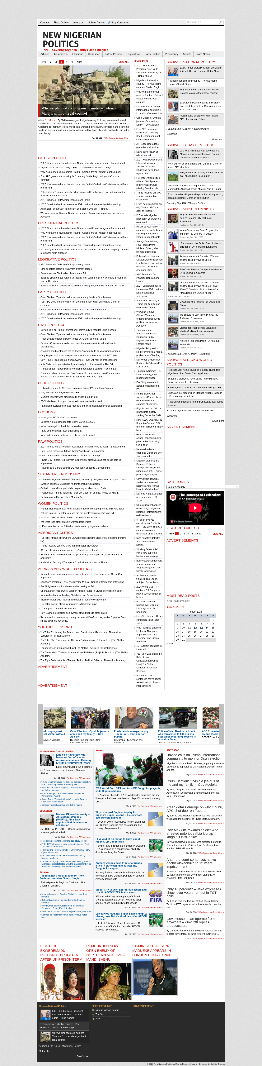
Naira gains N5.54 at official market (58, 417)
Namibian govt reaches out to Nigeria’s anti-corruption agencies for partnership (81, 405)
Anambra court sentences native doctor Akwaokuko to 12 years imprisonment (80, 351)
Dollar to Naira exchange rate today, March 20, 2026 (67, 422)
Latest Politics (113, 53)
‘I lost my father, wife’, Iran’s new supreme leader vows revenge (73, 599)
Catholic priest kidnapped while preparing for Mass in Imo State (73, 488)
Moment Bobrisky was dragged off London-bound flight (68, 397)
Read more (218, 139)
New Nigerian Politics (163, 1064)
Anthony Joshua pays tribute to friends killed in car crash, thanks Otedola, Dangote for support (119, 866)
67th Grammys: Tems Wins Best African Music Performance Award (63, 794)
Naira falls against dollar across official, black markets (68, 435)
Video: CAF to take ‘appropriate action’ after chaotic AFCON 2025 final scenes (121, 891)
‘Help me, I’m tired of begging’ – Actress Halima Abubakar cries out (63, 788)
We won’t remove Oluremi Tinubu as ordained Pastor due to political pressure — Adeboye (148, 319)
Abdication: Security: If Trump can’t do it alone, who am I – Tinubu (74, 209)
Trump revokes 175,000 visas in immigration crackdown (69, 545)
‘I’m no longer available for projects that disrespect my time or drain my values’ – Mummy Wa (66, 783)
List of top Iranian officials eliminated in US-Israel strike (68, 604)
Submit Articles (96, 22)
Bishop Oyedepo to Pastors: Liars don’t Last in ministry (63, 901)
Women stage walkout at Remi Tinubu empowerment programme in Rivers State (82, 508)
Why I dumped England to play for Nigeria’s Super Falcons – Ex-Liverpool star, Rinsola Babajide (148, 634)
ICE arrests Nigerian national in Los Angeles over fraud (69, 550)
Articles (44, 53)
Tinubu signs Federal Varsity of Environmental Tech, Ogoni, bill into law (65, 851)
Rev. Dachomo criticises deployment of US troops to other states (73, 613)
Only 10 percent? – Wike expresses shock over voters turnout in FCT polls (78, 355)
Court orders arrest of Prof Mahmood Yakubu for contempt (70, 455)
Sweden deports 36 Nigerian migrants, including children (70, 484)
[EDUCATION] (46, 811)
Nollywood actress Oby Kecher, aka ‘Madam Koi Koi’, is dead (149, 363)
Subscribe (171, 134)
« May (169, 643)
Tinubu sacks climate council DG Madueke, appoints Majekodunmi (75, 467)
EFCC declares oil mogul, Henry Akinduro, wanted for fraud (71, 401)
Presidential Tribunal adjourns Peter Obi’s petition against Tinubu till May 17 (79, 492)
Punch (99, 1018)
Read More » (124, 135)
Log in (194, 1064)
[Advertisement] (131, 9)
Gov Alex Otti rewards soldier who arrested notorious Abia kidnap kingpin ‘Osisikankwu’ (192, 833)
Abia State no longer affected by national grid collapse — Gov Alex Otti (76, 364)
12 (195, 627)
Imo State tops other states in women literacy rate (65, 522)
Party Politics (152, 53)
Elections (77, 53)
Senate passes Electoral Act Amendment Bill (63, 273)
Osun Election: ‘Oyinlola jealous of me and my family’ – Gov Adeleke (84, 110)
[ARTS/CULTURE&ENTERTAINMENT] (57, 751)
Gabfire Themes (218, 1064)
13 (201, 627)
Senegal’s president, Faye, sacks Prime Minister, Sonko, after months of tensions (82, 582)
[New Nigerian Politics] (81, 41)
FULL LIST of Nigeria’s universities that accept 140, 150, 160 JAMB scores (65, 845)
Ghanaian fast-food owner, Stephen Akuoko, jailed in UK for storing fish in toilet (81, 591)
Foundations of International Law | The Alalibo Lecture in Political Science (78, 648)
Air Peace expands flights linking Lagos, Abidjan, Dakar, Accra (147, 579)
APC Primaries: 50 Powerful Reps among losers (65, 200)
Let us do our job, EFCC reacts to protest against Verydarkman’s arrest (76, 388)
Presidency (171, 53)
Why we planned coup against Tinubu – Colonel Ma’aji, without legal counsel (80, 172)
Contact (44, 22)
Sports (187, 53)
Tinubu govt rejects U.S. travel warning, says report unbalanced (148, 374)
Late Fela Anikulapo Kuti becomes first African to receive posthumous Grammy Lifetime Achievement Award (200, 154)
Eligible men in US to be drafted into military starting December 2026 (148, 412)
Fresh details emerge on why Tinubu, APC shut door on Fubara (73, 309)
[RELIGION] (44, 872)
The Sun (100, 1014)
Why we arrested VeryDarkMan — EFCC (61, 392)
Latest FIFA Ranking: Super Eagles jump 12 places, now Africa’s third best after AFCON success (121, 916)
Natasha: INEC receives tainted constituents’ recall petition (70, 517)
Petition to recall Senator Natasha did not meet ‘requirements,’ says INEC (78, 513)
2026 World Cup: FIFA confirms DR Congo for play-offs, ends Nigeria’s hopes (128, 789)
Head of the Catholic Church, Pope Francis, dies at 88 (66, 911)
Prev (43, 61)
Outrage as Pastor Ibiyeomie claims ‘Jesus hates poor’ (64, 916)
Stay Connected (120, 22)
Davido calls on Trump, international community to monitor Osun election (78, 330)
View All (124, 62)
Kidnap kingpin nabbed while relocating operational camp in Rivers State (78, 368)
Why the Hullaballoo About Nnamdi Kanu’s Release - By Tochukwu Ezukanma (198, 218)
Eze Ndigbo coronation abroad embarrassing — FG (67, 586)
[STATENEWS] (172, 750)
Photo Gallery (61, 22)
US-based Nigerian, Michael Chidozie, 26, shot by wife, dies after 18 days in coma (83, 479)
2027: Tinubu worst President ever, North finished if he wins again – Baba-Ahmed (82, 163)
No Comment (111, 135)
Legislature (133, 53)
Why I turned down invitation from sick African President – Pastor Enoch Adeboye (62, 907)
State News (203, 53)
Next (79, 61)
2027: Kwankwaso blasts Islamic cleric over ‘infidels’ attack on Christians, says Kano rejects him (149, 166)
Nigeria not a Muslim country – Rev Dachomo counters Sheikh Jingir (75, 167)
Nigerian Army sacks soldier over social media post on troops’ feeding (149, 352)
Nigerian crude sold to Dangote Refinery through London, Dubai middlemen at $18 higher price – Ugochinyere (149, 467)
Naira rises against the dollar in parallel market (64, 426)
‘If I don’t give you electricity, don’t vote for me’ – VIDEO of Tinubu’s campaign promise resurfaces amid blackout (149, 527)
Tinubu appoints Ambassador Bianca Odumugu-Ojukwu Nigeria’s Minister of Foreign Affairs (146, 337)
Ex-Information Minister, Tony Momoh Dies (62, 497)
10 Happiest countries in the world (58, 608)
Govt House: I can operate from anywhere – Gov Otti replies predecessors (78, 360)
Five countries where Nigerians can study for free (64, 841)
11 (189, 627)
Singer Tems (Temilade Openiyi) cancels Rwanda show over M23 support (64, 800)
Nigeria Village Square (107, 1010)
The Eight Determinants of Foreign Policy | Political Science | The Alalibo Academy (83, 660)
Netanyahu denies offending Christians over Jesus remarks (71, 595)
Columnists (61, 53)
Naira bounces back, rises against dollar (61, 430)
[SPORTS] (100, 750)
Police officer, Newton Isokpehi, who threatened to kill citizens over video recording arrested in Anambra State (149, 263)
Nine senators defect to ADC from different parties (66, 269)
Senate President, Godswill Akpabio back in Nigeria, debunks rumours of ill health (82, 285)
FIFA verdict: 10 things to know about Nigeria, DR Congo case (118, 840)
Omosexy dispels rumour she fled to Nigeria (61, 805)
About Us (78, 22)
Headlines (94, 53)
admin (41, 120)
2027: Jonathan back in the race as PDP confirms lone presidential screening (80, 204)
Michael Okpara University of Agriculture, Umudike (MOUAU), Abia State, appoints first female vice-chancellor (73, 819)
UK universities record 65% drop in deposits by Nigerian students (74, 526)
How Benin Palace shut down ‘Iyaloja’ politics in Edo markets (72, 451)
